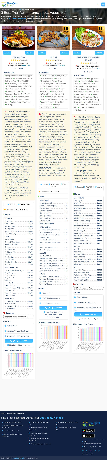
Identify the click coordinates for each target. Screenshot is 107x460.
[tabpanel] (18, 39)
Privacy (85, 454)
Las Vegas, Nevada (51, 417)
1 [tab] (84, 47)
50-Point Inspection (17, 18)
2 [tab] (17, 47)
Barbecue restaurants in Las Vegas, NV (12, 426)
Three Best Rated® (18, 458)
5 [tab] (56, 47)
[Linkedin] (98, 450)
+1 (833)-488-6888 (95, 447)
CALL (8, 52)
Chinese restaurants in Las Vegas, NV (12, 435)
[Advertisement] (53, 396)
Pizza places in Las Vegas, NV (41, 444)
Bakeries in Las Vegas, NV (12, 422)
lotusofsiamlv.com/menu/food (18, 336)
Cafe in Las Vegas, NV (11, 431)
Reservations (47, 293)
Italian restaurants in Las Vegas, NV (38, 434)
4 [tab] (89, 47)
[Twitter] (86, 450)
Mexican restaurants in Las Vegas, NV (39, 440)
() (24, 60)
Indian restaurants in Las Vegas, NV (38, 429)
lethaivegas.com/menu (51, 303)
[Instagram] (90, 450)
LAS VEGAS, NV (15, 10)
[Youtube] (95, 450)
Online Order (12, 326)
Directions (26, 65)
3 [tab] (19, 47)
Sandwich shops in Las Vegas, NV (67, 423)
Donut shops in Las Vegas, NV (39, 423)
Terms (92, 454)
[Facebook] (82, 450)
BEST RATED (5, 10)
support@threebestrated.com (91, 443)
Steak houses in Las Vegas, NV (66, 429)
